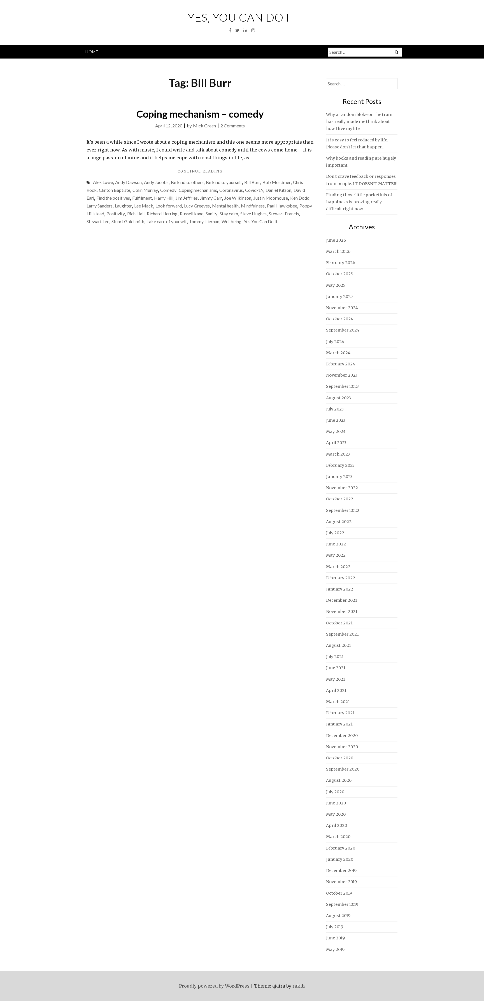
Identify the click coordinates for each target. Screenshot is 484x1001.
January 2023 (339, 476)
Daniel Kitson (278, 190)
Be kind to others (187, 182)
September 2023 (342, 386)
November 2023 (341, 375)
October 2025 (339, 273)
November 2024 (342, 307)
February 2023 (340, 465)
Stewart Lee (98, 221)
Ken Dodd (300, 197)
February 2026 (340, 262)
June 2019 (335, 938)
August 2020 (339, 780)
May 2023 (335, 431)
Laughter (123, 205)
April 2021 (336, 690)
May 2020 (336, 814)
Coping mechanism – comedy (200, 114)
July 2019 (334, 926)
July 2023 (335, 409)
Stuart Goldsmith (127, 221)
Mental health (225, 205)
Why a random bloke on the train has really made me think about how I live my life (359, 121)
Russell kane (191, 213)
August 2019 (338, 915)
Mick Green (204, 125)
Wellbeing (231, 221)
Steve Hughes (253, 213)
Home (91, 51)
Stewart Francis (284, 213)
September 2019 (342, 904)
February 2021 (340, 712)
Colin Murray (145, 190)
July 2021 (335, 656)
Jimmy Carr (211, 197)
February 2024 (340, 364)
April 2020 (336, 825)
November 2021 (341, 611)
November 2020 (342, 746)
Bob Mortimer (276, 182)
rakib (298, 986)
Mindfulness (253, 205)
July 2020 (335, 791)
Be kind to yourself (224, 182)
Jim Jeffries (187, 197)
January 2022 (339, 589)
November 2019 (341, 881)
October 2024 (339, 318)
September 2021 (342, 634)
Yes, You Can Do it (242, 17)
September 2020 (342, 769)
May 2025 (335, 285)
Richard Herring (162, 213)
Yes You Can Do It (261, 221)
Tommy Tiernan (204, 221)
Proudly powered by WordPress (214, 986)
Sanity (211, 213)
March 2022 (338, 566)
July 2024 (335, 341)
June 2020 (336, 803)
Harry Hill (163, 197)
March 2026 (338, 251)
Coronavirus (231, 190)
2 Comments (232, 125)
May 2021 (335, 679)
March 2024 (338, 352)
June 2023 (335, 420)
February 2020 (340, 848)
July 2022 (335, 532)
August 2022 (339, 521)
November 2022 (342, 487)
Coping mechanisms (198, 190)
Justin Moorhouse (270, 197)
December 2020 (342, 735)
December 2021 (341, 600)
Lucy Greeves (197, 205)
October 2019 (339, 893)
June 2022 (336, 544)
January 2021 (339, 724)
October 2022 (339, 498)
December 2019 (341, 870)
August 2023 (338, 397)
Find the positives (113, 197)
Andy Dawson (128, 182)
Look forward (168, 205)
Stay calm (229, 213)
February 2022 (340, 577)
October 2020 (339, 757)
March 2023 (338, 454)
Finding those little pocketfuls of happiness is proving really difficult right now (359, 201)
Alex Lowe (103, 182)
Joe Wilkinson (237, 197)
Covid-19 (254, 190)
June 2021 (335, 667)
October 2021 (339, 623)
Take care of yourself (166, 221)
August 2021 (338, 645)
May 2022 (336, 555)
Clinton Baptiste (114, 190)
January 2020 (339, 859)
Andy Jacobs (156, 182)
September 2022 (342, 510)
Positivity (115, 213)
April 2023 (336, 442)
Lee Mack (143, 205)
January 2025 (339, 296)
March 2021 (338, 701)
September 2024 (342, 330)
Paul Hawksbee (282, 205)
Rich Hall (136, 213)
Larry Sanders (100, 205)
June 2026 (336, 240)
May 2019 (335, 949)
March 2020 (338, 836)
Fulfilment (142, 197)
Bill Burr (252, 182)
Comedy (168, 190)
